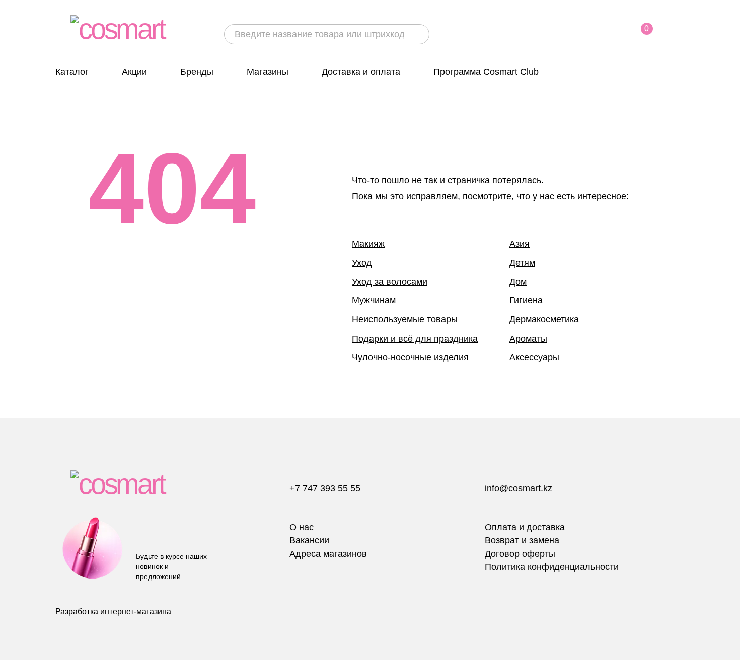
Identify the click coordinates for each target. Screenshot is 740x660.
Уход (362, 263)
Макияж (368, 244)
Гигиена (526, 300)
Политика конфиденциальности (552, 567)
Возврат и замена (522, 540)
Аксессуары (534, 357)
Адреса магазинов (328, 554)
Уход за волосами (389, 282)
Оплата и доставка (525, 527)
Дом (518, 282)
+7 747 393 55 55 (324, 488)
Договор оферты (520, 554)
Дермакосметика (544, 319)
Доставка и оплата (361, 72)
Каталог (72, 72)
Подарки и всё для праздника (415, 339)
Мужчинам (374, 300)
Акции (134, 72)
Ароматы (528, 339)
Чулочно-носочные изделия (410, 357)
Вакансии (309, 540)
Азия (519, 244)
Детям (522, 263)
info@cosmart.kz (518, 488)
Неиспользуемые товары (405, 319)
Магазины (267, 72)
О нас (301, 527)
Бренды (196, 72)
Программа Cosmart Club (486, 72)
